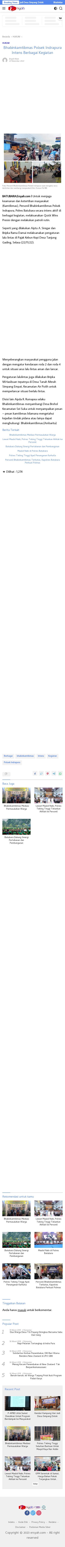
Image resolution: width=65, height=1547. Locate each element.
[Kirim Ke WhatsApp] (60, 773)
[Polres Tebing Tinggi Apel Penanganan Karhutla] (16, 1271)
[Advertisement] (32, 98)
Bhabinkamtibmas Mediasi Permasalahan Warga (32, 435)
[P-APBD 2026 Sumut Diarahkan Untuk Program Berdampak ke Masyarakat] (18, 1403)
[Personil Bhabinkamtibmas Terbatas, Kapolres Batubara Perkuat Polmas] (48, 1271)
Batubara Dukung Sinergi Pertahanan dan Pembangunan (32, 446)
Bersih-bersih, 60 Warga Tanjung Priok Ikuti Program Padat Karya (36, 1377)
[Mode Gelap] (55, 8)
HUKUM (5, 43)
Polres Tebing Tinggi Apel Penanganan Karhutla (32, 455)
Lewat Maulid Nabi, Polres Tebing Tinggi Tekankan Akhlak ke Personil (33, 441)
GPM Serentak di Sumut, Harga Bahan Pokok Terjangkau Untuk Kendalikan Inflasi (47, 1477)
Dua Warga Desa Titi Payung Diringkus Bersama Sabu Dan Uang (36, 1334)
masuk (22, 1310)
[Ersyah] (16, 8)
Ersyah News (14, 59)
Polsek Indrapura (12, 762)
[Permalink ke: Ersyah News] (4, 60)
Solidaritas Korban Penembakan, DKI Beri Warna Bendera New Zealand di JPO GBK (36, 1355)
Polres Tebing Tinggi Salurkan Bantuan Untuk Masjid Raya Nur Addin (47, 1446)
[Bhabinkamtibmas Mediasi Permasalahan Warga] (16, 795)
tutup (35, 1484)
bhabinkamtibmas (25, 756)
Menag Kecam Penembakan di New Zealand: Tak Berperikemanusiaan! (36, 1366)
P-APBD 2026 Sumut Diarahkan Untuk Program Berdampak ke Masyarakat (18, 1416)
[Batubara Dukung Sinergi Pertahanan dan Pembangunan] (16, 827)
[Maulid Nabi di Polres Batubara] (48, 1240)
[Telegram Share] (54, 773)
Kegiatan (52, 756)
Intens (41, 756)
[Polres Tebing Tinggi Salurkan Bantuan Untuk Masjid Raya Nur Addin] (47, 1433)
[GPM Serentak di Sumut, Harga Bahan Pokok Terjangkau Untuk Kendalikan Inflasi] (47, 1463)
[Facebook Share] (35, 773)
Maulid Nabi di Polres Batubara (33, 451)
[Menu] (4, 8)
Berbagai (8, 756)
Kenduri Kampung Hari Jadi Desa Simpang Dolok (47, 1415)
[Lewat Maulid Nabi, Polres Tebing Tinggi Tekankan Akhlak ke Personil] (48, 795)
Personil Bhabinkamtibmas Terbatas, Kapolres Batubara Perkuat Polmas (32, 461)
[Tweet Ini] (41, 773)
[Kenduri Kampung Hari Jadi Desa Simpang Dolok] (47, 1403)
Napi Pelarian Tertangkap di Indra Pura (36, 1343)
